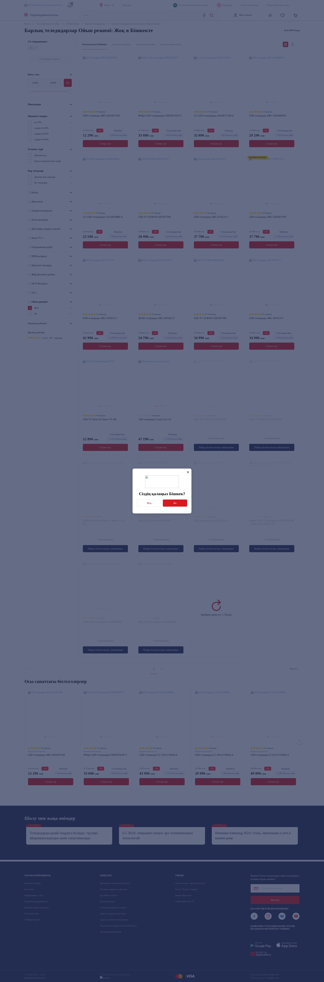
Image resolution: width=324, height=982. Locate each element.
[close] (188, 472)
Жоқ (149, 503)
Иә (175, 503)
